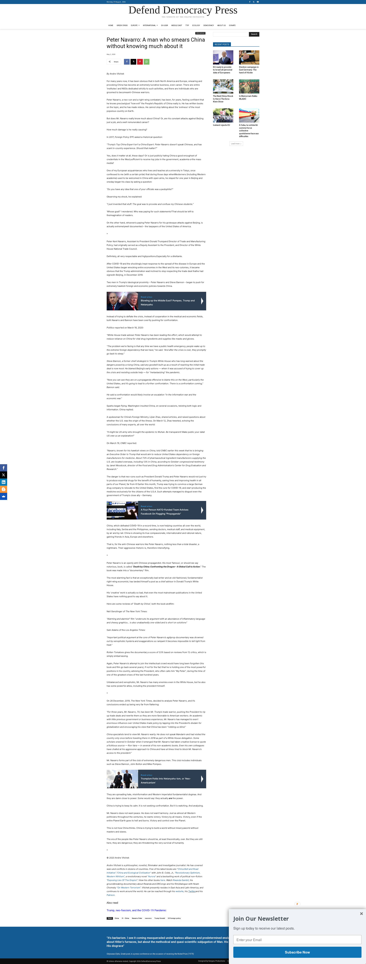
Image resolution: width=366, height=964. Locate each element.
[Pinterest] (140, 62)
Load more (235, 144)
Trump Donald (159, 918)
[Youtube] (257, 2)
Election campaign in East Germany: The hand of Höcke (249, 70)
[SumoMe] (3, 496)
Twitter (191, 891)
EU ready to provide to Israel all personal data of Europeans (222, 70)
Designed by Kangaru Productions (118, 20)
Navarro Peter (137, 918)
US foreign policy (174, 918)
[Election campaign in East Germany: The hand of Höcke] (249, 57)
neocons (148, 918)
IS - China (125, 918)
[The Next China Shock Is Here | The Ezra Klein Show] (223, 86)
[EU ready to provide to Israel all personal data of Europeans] (223, 57)
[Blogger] (3, 489)
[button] (297, 919)
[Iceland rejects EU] (223, 115)
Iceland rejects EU (221, 125)
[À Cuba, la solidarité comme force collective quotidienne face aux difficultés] (249, 115)
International (200, 33)
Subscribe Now (297, 952)
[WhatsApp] (146, 62)
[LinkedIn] (3, 482)
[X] (253, 2)
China (117, 918)
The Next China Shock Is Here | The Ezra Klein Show (223, 99)
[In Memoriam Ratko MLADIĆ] (249, 86)
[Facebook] (249, 2)
